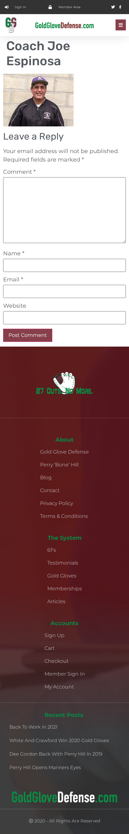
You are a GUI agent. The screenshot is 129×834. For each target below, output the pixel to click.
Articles (56, 601)
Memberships (64, 589)
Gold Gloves (61, 576)
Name (13, 253)
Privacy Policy (56, 503)
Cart (49, 648)
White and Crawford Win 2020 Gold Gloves (59, 740)
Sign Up (54, 635)
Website (14, 306)
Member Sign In (64, 674)
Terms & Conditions (64, 516)
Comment (19, 172)
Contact (49, 490)
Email (13, 279)
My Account (59, 687)
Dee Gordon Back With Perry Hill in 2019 (55, 754)
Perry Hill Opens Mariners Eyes (45, 767)
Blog (46, 478)
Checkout (56, 661)
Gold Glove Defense (64, 452)
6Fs (51, 550)
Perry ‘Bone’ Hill (59, 465)
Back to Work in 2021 (33, 727)
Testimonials (62, 563)
